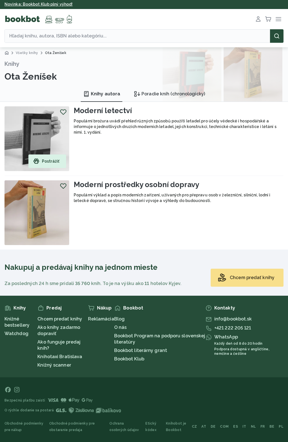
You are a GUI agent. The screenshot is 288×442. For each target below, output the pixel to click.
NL (253, 426)
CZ (194, 426)
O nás (120, 327)
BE (271, 426)
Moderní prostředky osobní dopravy (136, 184)
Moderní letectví (103, 110)
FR (262, 426)
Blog (119, 319)
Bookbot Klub (129, 359)
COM (224, 426)
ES (235, 426)
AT (203, 426)
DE (213, 426)
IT (244, 426)
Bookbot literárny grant (140, 350)
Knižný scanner (54, 365)
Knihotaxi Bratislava (59, 356)
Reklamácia (101, 319)
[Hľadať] (277, 36)
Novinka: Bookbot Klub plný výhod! (38, 4)
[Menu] (278, 19)
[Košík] (268, 19)
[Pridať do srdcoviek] (63, 112)
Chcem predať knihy (59, 319)
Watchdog (16, 333)
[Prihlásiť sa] (258, 19)
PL (281, 426)
